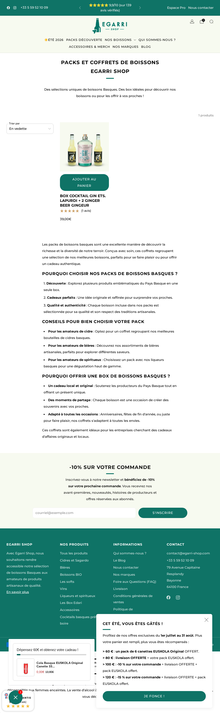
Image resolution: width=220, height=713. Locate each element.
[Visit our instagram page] (15, 8)
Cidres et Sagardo (74, 560)
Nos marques (126, 47)
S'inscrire (163, 513)
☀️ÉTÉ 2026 (54, 40)
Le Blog (119, 560)
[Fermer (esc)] (206, 620)
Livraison (120, 589)
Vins (63, 589)
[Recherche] (211, 21)
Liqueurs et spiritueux (77, 596)
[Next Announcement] (140, 8)
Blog (146, 47)
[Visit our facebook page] (8, 8)
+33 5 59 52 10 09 (34, 7)
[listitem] (110, 7)
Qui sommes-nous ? (157, 40)
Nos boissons (118, 40)
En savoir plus (17, 592)
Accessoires (69, 610)
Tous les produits (74, 553)
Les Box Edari (71, 603)
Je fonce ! (154, 696)
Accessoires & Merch (89, 47)
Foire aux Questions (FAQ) (134, 582)
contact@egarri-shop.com (188, 553)
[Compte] (192, 21)
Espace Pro (176, 8)
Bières (65, 567)
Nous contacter (201, 8)
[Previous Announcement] (80, 8)
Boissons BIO (71, 575)
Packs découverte (84, 40)
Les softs (67, 582)
